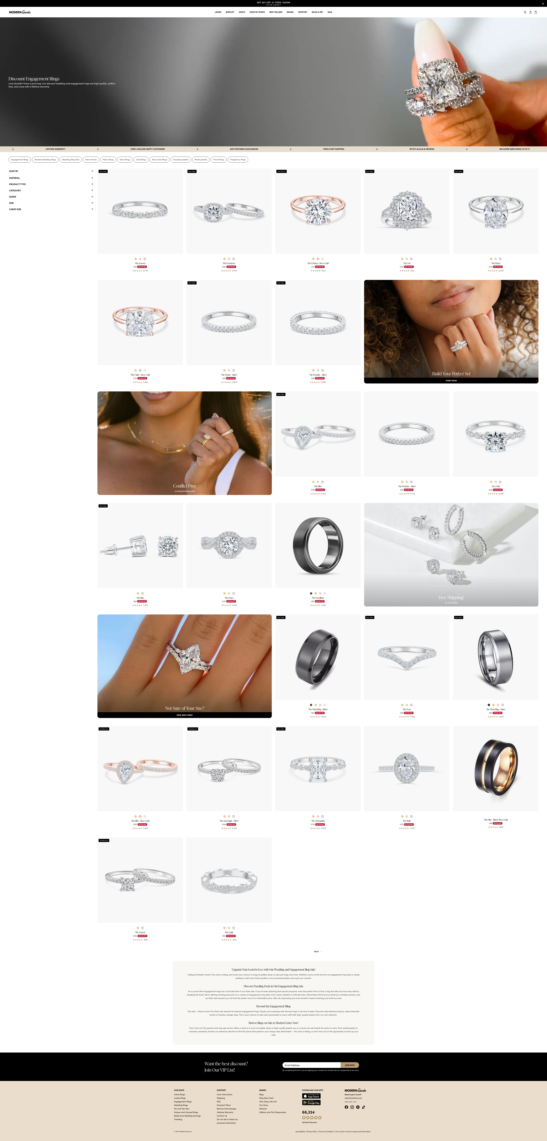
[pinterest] (358, 1106)
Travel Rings (218, 159)
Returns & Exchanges (226, 1108)
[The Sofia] (495, 434)
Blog (261, 1094)
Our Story (263, 1105)
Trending (178, 1119)
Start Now (451, 380)
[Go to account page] (530, 12)
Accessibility (300, 1131)
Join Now (350, 1065)
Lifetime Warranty (225, 1112)
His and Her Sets (181, 1108)
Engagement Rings (19, 159)
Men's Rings (108, 159)
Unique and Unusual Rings (186, 1112)
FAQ (219, 1101)
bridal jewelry (349, 1028)
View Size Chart (185, 715)
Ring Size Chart (266, 1097)
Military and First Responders (272, 1112)
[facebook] (346, 1106)
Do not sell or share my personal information (353, 1131)
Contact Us (222, 1115)
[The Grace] (229, 545)
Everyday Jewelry (181, 159)
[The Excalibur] (318, 545)
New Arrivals (91, 159)
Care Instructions (224, 1094)
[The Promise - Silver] (407, 434)
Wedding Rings (181, 1105)
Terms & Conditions (326, 1131)
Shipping (221, 1097)
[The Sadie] (229, 880)
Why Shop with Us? (268, 1101)
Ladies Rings (180, 1097)
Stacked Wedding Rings (45, 159)
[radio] (135, 259)
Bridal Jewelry (201, 159)
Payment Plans (224, 1105)
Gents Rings (179, 1094)
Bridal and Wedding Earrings (187, 1115)
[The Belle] (407, 768)
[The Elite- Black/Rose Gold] (495, 768)
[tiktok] (363, 1106)
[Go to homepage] (19, 12)
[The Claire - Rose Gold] (140, 322)
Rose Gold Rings (159, 159)
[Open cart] (536, 12)
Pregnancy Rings (238, 159)
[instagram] (352, 1106)
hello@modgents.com (353, 1098)
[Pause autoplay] (543, 3)
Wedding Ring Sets (70, 159)
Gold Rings (141, 159)
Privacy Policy (312, 1131)
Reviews (263, 1108)
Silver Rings (125, 159)
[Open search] (525, 12)
